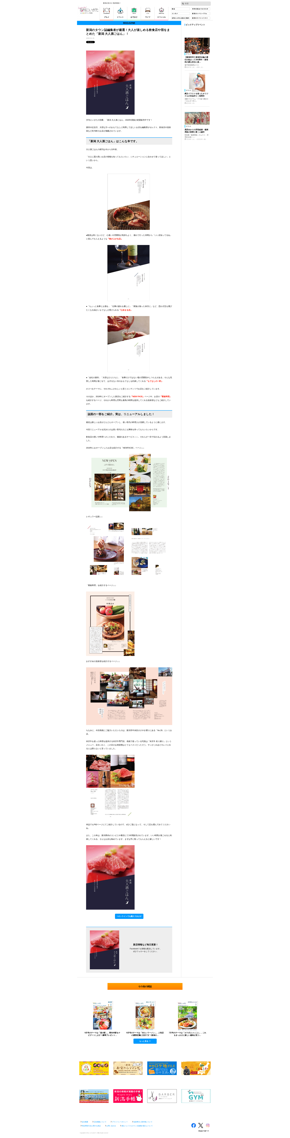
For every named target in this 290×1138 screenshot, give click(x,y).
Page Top (202, 1131)
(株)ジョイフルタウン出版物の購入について (137, 1126)
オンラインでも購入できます (130, 916)
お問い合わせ (111, 1126)
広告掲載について (100, 1122)
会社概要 (85, 1122)
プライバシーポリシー (120, 1122)
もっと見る (143, 1041)
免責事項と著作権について (142, 1122)
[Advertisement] (145, 1110)
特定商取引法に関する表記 (91, 1126)
